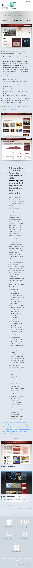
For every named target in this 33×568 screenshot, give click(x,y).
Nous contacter (12, 558)
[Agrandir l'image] (16, 35)
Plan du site (21, 558)
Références (12, 13)
